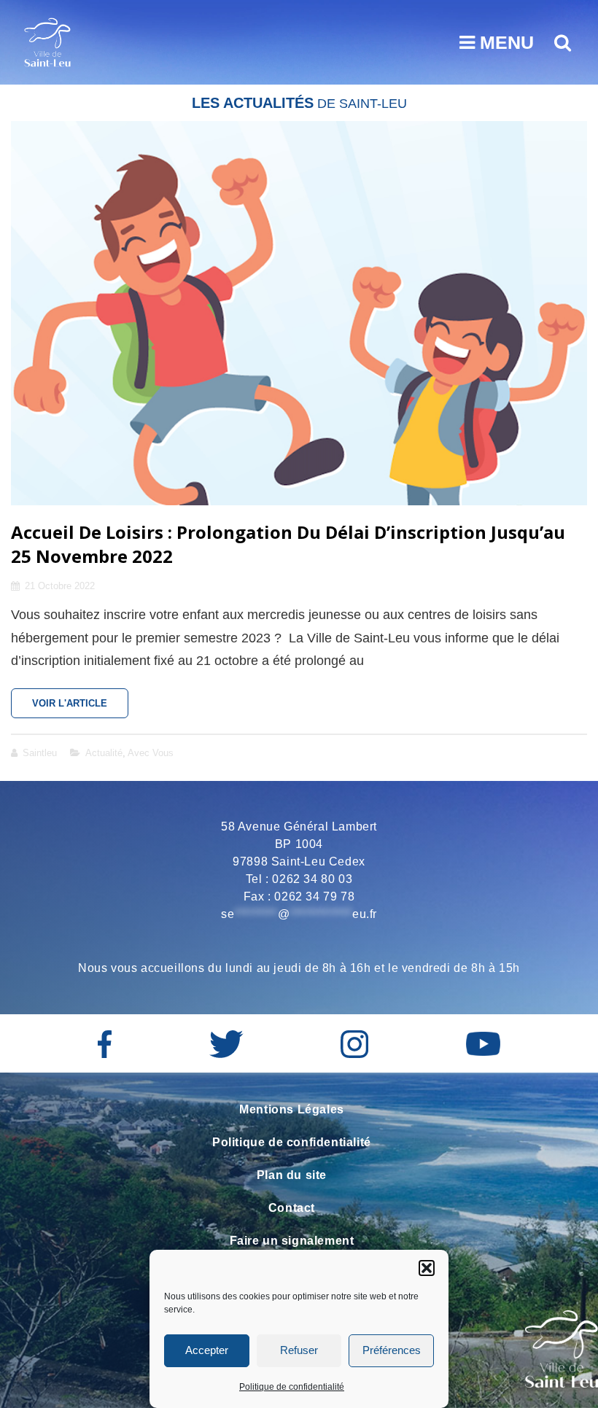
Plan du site (292, 1175)
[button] (426, 1268)
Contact (291, 1208)
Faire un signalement (292, 1240)
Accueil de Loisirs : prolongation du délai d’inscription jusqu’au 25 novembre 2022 (288, 544)
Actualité (104, 752)
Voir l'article (80, 708)
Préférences (391, 1350)
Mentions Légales (291, 1109)
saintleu (40, 752)
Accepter (206, 1350)
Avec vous (151, 752)
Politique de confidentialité (291, 1387)
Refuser (299, 1350)
